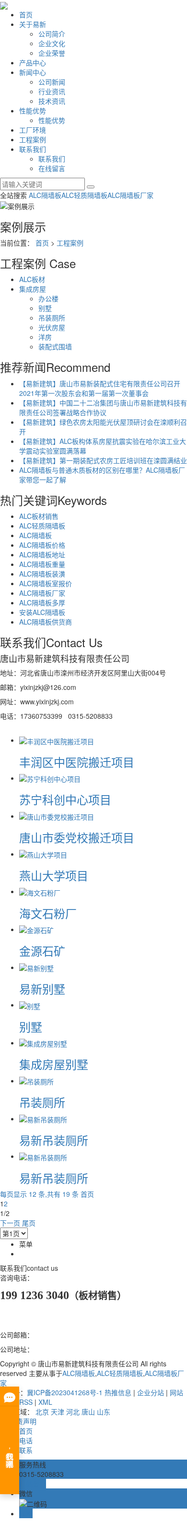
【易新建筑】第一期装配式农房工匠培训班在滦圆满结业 (103, 460)
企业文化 (51, 43)
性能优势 (32, 110)
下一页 (10, 1223)
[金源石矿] (36, 929)
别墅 (45, 308)
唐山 (88, 1411)
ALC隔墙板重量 (42, 564)
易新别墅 (42, 988)
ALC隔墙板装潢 (42, 573)
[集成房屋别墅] (43, 1042)
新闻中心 (32, 72)
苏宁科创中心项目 (65, 799)
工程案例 (32, 139)
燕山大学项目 (53, 875)
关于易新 (32, 24)
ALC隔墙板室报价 (45, 583)
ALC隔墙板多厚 (42, 602)
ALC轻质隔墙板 (84, 195)
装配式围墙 (55, 346)
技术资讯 (51, 101)
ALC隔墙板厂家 (130, 195)
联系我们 (32, 149)
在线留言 (51, 168)
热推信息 (118, 1392)
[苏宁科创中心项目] (50, 778)
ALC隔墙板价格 (42, 545)
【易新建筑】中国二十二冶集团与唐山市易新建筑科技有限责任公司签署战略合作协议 (103, 407)
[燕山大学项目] (43, 854)
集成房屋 (32, 289)
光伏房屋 (51, 327)
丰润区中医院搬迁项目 (76, 761)
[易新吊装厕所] (43, 1118)
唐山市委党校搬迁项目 (76, 837)
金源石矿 (42, 950)
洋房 (45, 337)
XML (45, 1402)
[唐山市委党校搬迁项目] (56, 816)
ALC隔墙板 (45, 195)
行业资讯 (51, 91)
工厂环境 (32, 130)
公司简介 (51, 33)
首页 (26, 14)
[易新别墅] (36, 967)
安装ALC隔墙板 (42, 612)
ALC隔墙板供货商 (45, 621)
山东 (103, 1411)
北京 (42, 1411)
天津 (57, 1411)
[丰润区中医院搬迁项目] (56, 740)
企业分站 (150, 1392)
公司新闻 (51, 81)
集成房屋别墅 (53, 1064)
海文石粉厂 (48, 913)
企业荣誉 (51, 53)
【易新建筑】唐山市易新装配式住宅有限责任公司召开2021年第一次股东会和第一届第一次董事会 (99, 388)
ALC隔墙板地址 (42, 554)
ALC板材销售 (38, 516)
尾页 (28, 1223)
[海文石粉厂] (39, 891)
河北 (73, 1411)
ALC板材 (32, 279)
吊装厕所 (51, 317)
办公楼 (48, 298)
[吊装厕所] (36, 1080)
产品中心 (32, 62)
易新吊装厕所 (53, 1139)
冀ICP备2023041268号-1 (65, 1392)
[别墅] (29, 1004)
